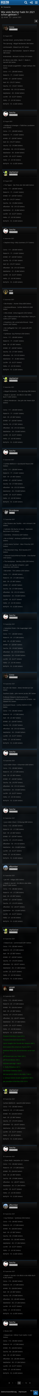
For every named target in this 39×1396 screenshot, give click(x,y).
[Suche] (26, 3)
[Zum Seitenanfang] (35, 1393)
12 (19, 1383)
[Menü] (36, 3)
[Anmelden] (31, 2)
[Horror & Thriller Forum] (5, 3)
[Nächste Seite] (30, 1383)
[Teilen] (36, 21)
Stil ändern (34, 1391)
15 (26, 1383)
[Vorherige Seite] (9, 1383)
